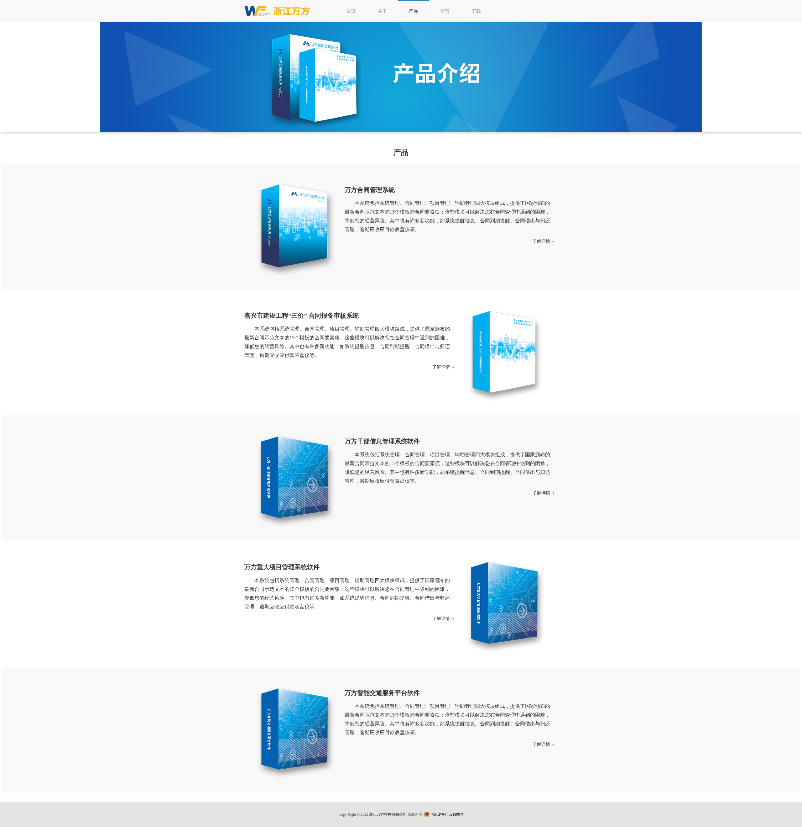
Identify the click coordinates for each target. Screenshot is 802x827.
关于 (382, 11)
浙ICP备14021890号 (447, 814)
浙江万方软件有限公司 (388, 814)
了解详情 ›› (544, 241)
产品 (413, 11)
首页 (351, 11)
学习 (445, 11)
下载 (476, 11)
